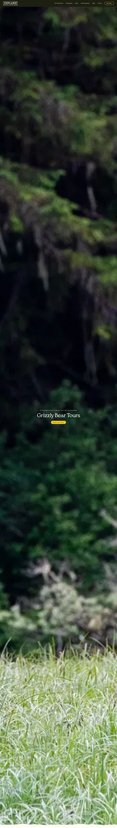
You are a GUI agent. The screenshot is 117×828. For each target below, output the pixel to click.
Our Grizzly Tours (59, 3)
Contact (100, 3)
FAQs (93, 3)
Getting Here (69, 3)
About (76, 3)
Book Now (109, 3)
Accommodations (85, 3)
